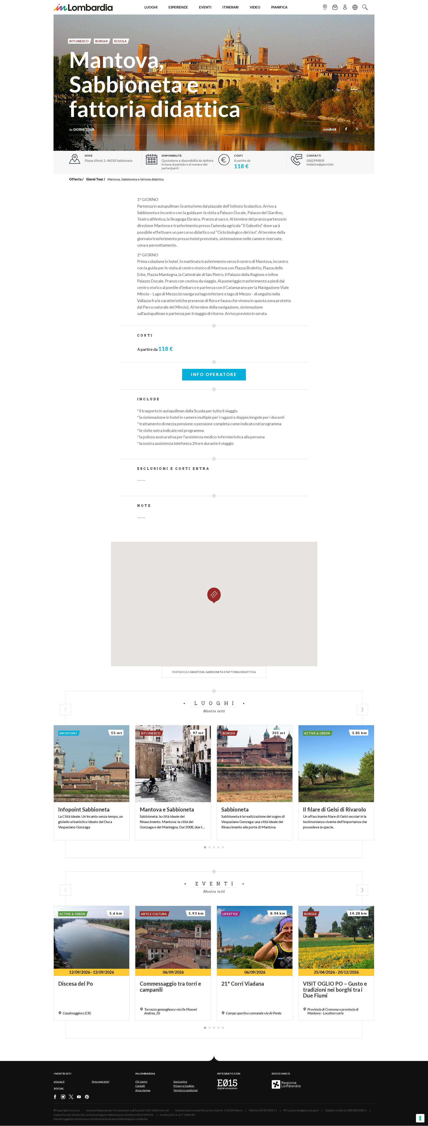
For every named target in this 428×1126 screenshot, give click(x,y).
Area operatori (100, 1081)
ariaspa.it (59, 1081)
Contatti (140, 1085)
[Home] (83, 7)
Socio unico (180, 1081)
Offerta (75, 179)
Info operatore (214, 374)
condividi (329, 129)
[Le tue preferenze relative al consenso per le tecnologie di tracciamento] (420, 1118)
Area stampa (142, 1090)
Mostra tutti (214, 711)
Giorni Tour (94, 179)
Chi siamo (141, 1081)
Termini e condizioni (185, 1090)
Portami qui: (214, 672)
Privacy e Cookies (183, 1085)
